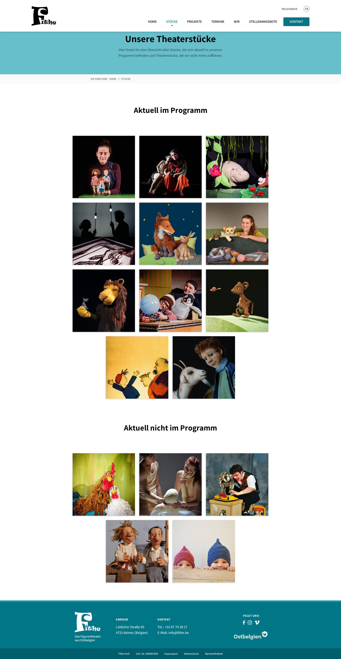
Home (152, 21)
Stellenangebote (263, 21)
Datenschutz (191, 653)
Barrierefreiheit (214, 653)
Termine (217, 21)
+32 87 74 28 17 (176, 627)
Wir (237, 21)
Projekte (194, 21)
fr (306, 9)
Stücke (172, 21)
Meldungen (289, 9)
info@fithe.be (179, 632)
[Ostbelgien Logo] (251, 635)
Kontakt (296, 21)
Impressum (171, 653)
